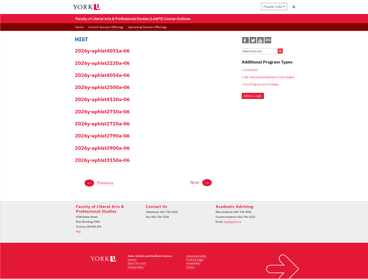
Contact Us (156, 206)
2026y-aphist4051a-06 (102, 51)
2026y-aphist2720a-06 (102, 123)
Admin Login (253, 96)
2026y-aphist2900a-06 (102, 148)
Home (79, 27)
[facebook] (244, 41)
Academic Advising (234, 206)
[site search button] (280, 51)
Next (199, 182)
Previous (100, 183)
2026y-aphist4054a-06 (102, 75)
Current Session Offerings (105, 27)
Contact (132, 259)
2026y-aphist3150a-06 (102, 160)
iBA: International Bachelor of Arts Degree (269, 77)
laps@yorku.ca (232, 221)
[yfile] (267, 42)
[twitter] (253, 41)
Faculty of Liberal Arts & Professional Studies (100, 209)
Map (78, 231)
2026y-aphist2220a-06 (102, 63)
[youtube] (260, 41)
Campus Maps (135, 267)
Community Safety (196, 256)
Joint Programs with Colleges (261, 84)
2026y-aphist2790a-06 (102, 136)
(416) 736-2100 (137, 263)
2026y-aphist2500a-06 (102, 87)
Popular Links (273, 6)
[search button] (293, 7)
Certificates (251, 70)
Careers (190, 267)
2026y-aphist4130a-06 (102, 99)
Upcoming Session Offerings (147, 27)
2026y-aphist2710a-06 (102, 111)
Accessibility (193, 263)
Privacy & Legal (194, 259)
